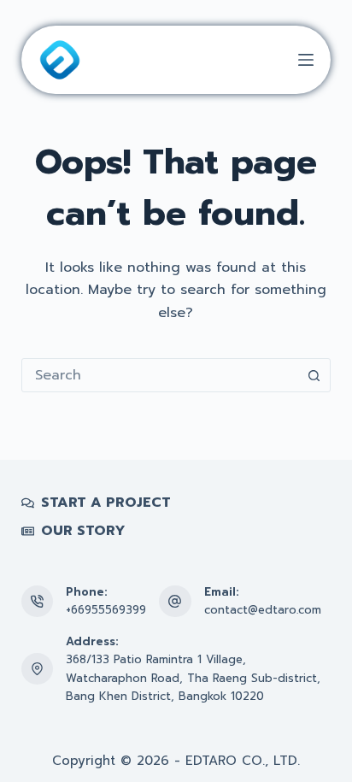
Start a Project (106, 503)
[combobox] (160, 375)
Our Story (83, 531)
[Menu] (306, 60)
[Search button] (313, 375)
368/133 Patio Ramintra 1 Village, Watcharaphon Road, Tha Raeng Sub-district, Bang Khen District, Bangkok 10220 (193, 677)
